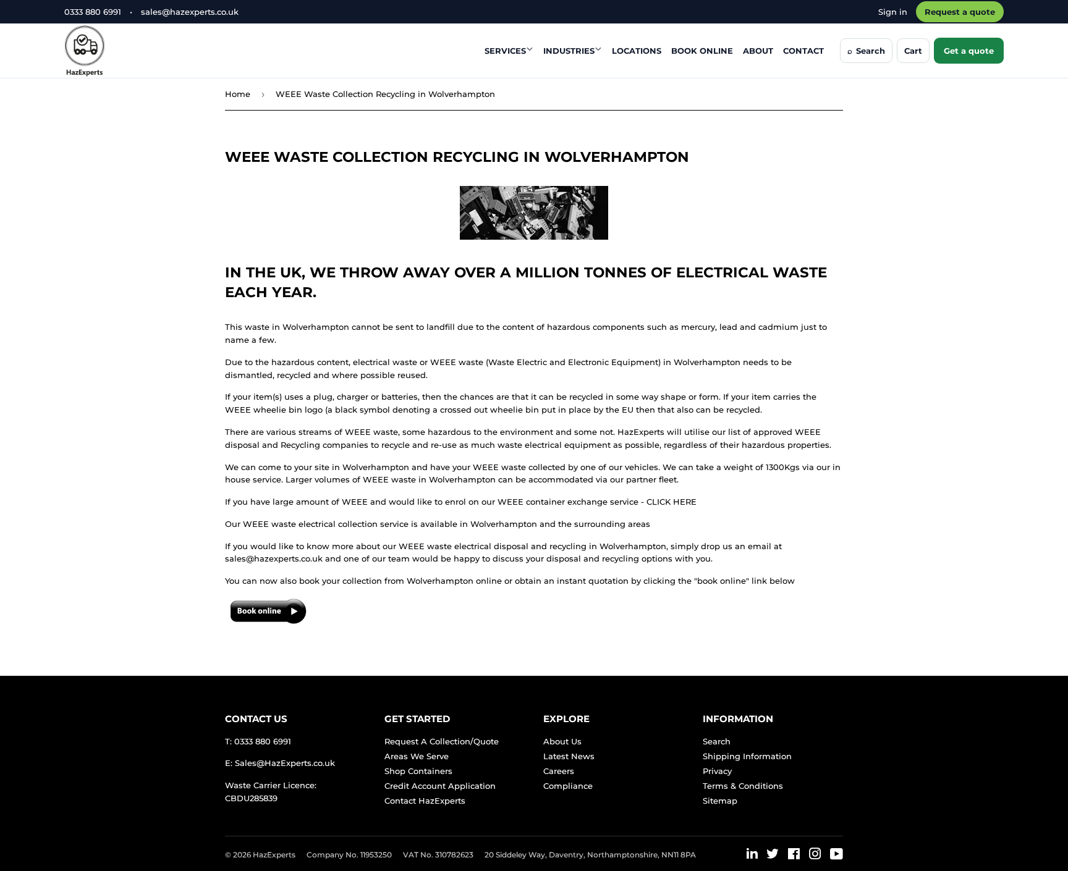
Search (717, 741)
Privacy (717, 771)
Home (237, 94)
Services (505, 51)
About (758, 51)
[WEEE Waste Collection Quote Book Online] (268, 623)
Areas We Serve (416, 756)
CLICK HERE (671, 502)
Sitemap (720, 801)
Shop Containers (418, 771)
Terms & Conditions (743, 786)
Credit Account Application (440, 786)
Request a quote (960, 12)
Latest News (569, 756)
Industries (569, 51)
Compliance (568, 786)
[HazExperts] (115, 50)
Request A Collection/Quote (441, 741)
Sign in (892, 12)
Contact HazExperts (424, 801)
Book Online (702, 51)
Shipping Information (747, 756)
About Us (562, 741)
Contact (803, 51)
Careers (558, 771)
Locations (636, 51)
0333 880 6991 (92, 12)
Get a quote (969, 51)
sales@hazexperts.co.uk (190, 12)
